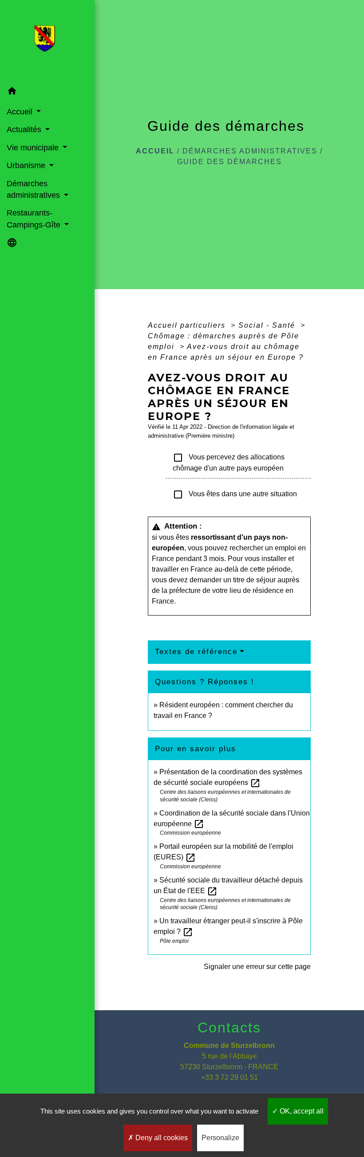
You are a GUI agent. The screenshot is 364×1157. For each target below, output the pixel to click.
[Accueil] (47, 41)
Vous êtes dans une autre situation (235, 494)
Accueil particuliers (188, 325)
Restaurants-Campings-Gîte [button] (35, 218)
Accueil (155, 151)
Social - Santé (268, 325)
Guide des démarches (229, 161)
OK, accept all (301, 1111)
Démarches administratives (249, 151)
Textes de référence (196, 651)
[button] (47, 92)
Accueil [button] (21, 111)
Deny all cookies (161, 1137)
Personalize (220, 1137)
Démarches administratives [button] (34, 189)
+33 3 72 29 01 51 (229, 1077)
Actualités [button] (25, 129)
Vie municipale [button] (34, 147)
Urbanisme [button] (27, 165)
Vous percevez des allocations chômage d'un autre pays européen (229, 462)
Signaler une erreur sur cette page (257, 966)
